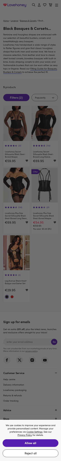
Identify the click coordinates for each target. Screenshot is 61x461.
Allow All (30, 443)
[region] (30, 440)
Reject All (31, 453)
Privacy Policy (25, 435)
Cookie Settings (34, 432)
